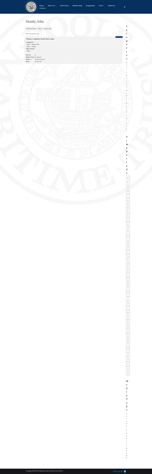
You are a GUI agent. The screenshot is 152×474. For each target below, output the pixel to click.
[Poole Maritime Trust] (31, 7)
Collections (64, 6)
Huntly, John (35, 44)
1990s (127, 326)
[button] (55, 5)
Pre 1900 (127, 184)
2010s (127, 354)
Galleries (111, 6)
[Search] (124, 7)
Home (41, 6)
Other (40, 28)
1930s (127, 242)
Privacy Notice (59, 471)
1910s (127, 214)
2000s (127, 340)
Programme (90, 6)
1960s (127, 284)
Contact (42, 8)
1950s (127, 270)
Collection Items (31, 28)
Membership (77, 6)
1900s (127, 200)
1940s (127, 256)
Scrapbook (126, 423)
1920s (127, 228)
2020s (127, 368)
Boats (126, 67)
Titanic (34, 46)
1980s (28, 51)
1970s (127, 298)
